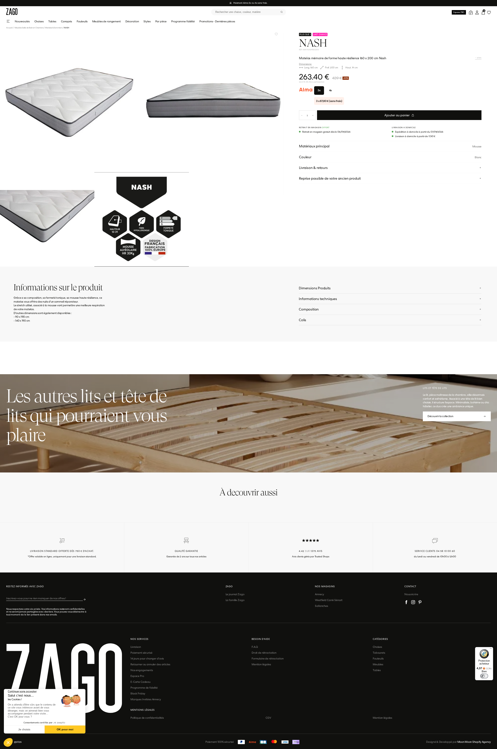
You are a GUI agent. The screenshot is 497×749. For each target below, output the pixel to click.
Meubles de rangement (106, 21)
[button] (8, 742)
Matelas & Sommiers (53, 27)
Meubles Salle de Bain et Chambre (29, 27)
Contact (410, 586)
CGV (268, 717)
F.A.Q (255, 646)
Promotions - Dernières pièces (217, 21)
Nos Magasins (325, 586)
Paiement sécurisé (141, 652)
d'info (478, 58)
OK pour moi (65, 729)
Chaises (39, 21)
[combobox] (248, 12)
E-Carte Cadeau (140, 681)
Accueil (10, 27)
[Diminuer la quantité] (301, 115)
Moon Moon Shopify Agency (474, 742)
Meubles (378, 664)
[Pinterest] (420, 602)
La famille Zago (235, 600)
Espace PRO (458, 12)
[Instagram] (413, 602)
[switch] (484, 676)
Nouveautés (22, 21)
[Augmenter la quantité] (312, 115)
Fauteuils (82, 21)
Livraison (135, 646)
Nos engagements (141, 670)
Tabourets (379, 652)
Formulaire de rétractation (267, 658)
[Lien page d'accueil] (11, 12)
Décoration (132, 21)
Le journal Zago (235, 594)
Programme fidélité (183, 21)
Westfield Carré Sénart (328, 600)
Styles (146, 21)
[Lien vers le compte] (470, 12)
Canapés (66, 21)
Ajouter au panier (397, 115)
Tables (52, 21)
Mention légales (261, 664)
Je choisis (24, 729)
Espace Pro (137, 676)
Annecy (319, 594)
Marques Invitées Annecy (145, 699)
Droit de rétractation (264, 652)
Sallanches (321, 606)
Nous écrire (411, 594)
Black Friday (137, 693)
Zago (229, 586)
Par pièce (161, 21)
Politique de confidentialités (147, 717)
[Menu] (490, 649)
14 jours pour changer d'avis (147, 658)
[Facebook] (406, 602)
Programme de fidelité (144, 687)
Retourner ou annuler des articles (150, 664)
